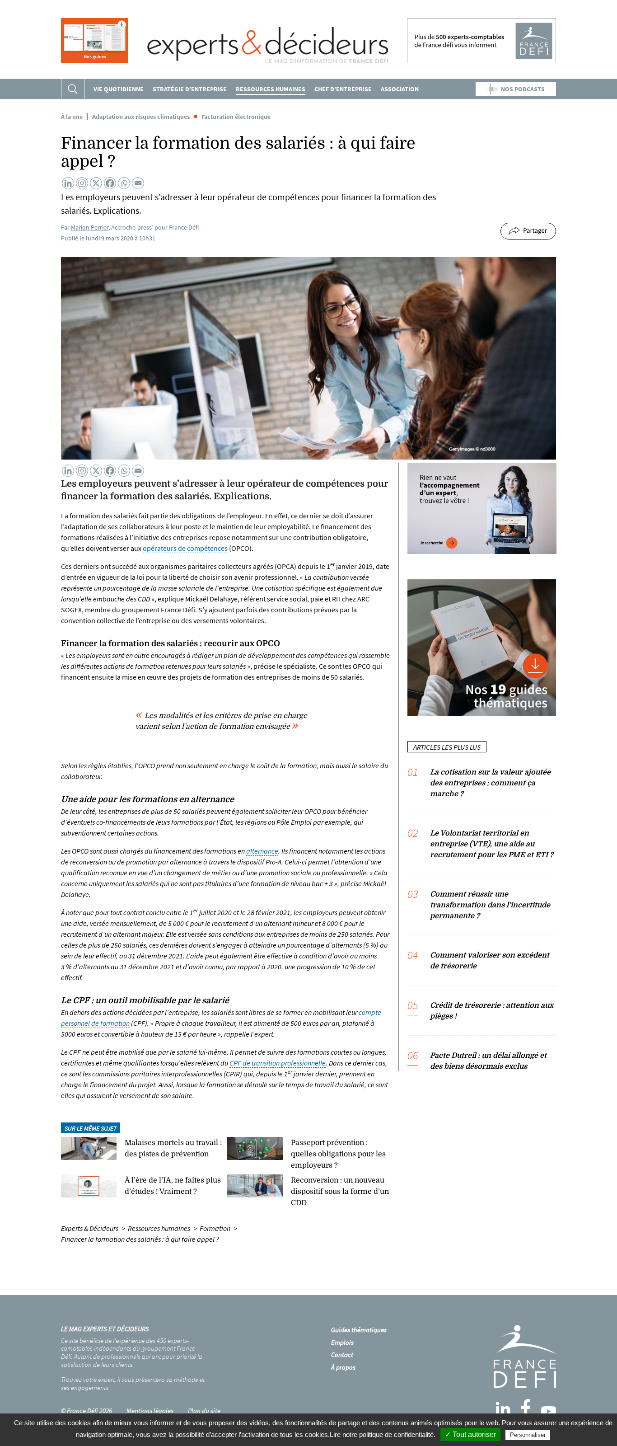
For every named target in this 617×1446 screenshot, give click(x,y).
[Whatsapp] (124, 183)
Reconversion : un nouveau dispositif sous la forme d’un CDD (340, 1191)
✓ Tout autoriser (470, 1434)
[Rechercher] (72, 89)
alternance (262, 850)
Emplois (342, 1342)
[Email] (138, 183)
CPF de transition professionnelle (277, 1062)
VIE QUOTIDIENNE (118, 89)
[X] (96, 183)
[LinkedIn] (503, 1409)
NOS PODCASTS (523, 89)
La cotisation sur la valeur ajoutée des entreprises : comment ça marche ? (490, 783)
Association (400, 89)
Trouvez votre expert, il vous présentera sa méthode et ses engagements (133, 1383)
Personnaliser (528, 1435)
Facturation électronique (236, 117)
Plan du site (204, 1410)
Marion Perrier (89, 227)
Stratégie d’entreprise (190, 89)
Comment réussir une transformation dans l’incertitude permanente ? (490, 905)
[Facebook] (110, 183)
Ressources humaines (270, 89)
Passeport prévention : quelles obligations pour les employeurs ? (338, 1154)
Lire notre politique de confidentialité (382, 1434)
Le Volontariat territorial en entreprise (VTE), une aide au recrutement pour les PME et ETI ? (491, 844)
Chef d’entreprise (343, 89)
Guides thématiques (359, 1329)
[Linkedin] (68, 183)
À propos (343, 1367)
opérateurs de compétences (185, 548)
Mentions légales (149, 1410)
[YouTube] (548, 1411)
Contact (342, 1354)
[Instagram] (82, 183)
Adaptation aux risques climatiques (141, 117)
